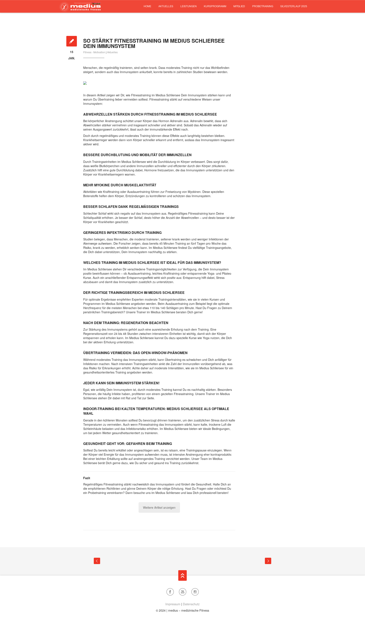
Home (147, 6)
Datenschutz (191, 604)
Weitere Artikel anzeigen (159, 507)
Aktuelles (165, 6)
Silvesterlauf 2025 (293, 6)
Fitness (87, 52)
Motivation (99, 52)
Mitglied (239, 6)
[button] (9, 613)
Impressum (172, 604)
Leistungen (188, 6)
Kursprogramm (215, 6)
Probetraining (262, 6)
